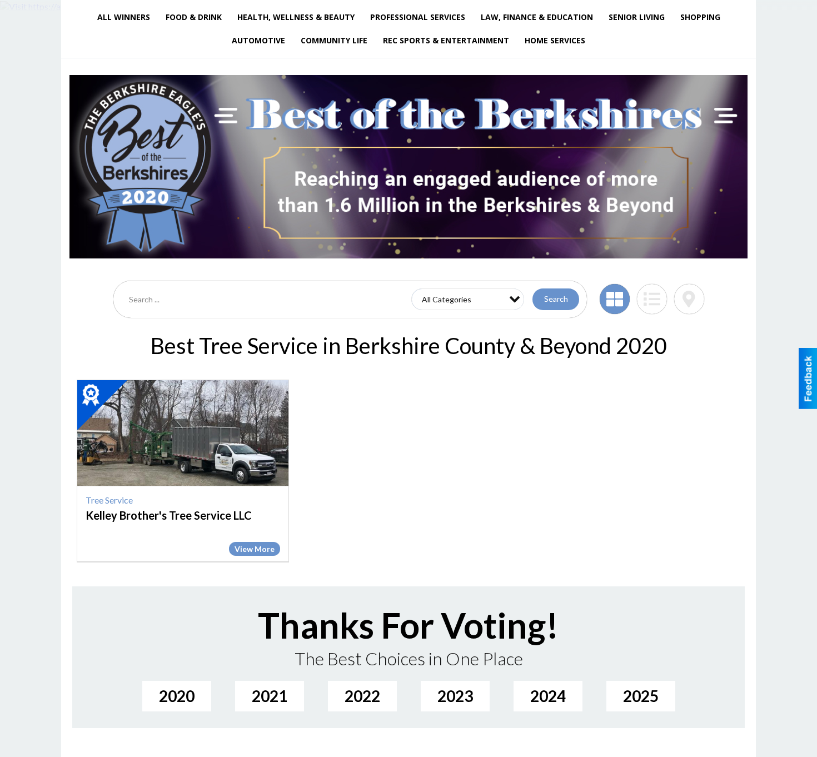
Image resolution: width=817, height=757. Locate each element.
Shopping (700, 17)
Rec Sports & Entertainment (446, 40)
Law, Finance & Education (537, 17)
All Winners (123, 17)
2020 (177, 695)
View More (255, 549)
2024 (548, 695)
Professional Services (417, 17)
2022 (362, 695)
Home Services (555, 40)
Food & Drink (194, 17)
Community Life (334, 40)
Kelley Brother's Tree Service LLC (169, 515)
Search (556, 298)
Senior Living (637, 17)
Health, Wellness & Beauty (296, 17)
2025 (641, 695)
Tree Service (109, 500)
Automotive (258, 40)
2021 (269, 695)
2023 (455, 695)
